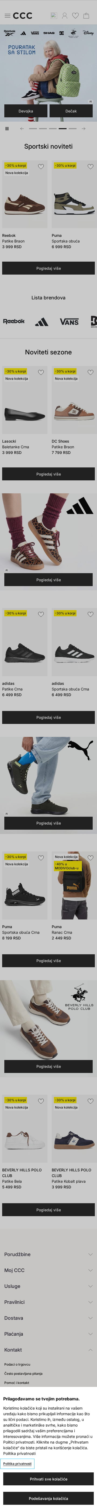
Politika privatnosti (17, 1464)
